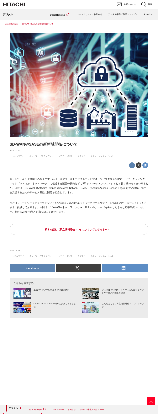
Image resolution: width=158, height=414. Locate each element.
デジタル (13, 408)
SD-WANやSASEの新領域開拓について (44, 144)
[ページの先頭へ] (151, 401)
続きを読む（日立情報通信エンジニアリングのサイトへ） (77, 229)
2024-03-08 (15, 151)
